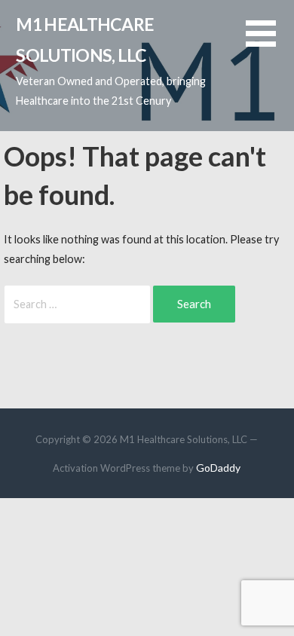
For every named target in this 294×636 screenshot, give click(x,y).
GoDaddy (218, 467)
